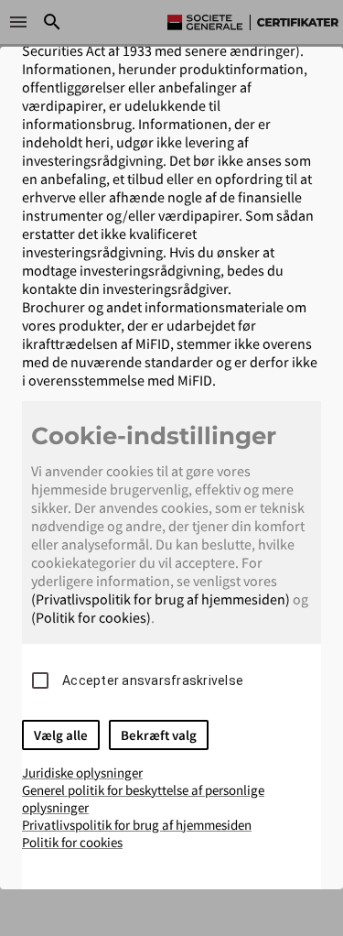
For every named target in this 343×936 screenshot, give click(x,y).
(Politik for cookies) (91, 617)
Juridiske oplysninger (82, 772)
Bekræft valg (159, 735)
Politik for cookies (72, 842)
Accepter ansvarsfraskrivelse (152, 680)
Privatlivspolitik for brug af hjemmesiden (137, 824)
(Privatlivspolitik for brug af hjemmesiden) (160, 599)
